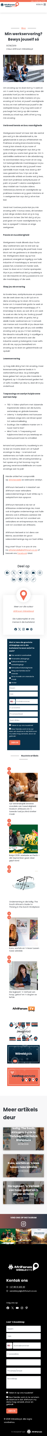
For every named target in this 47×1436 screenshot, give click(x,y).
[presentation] (23, 787)
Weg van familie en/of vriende (20, 672)
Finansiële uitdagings (20, 658)
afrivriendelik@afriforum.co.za (23, 550)
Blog (23, 28)
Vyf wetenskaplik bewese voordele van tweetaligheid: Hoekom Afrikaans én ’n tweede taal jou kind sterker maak (22, 808)
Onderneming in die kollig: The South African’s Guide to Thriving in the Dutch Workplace (24, 904)
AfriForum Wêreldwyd (23, 611)
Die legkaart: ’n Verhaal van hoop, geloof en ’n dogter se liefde (23, 995)
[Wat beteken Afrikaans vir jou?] (39, 1236)
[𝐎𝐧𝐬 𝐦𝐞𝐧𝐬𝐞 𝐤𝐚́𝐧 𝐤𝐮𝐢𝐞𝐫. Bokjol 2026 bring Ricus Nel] (8, 1236)
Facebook (22, 553)
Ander (14, 682)
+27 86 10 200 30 (17, 1286)
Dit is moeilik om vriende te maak (22, 678)
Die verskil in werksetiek (21, 655)
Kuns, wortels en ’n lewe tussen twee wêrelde (24, 949)
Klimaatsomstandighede (22, 667)
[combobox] (12, 701)
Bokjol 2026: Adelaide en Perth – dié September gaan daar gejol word (24, 858)
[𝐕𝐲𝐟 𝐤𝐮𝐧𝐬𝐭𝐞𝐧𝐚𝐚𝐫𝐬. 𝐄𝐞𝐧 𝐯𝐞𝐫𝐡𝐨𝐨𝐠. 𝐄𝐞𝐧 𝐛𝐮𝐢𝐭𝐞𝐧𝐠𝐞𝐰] (23, 1236)
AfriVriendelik (15, 479)
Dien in (14, 742)
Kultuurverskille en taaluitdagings (19, 663)
